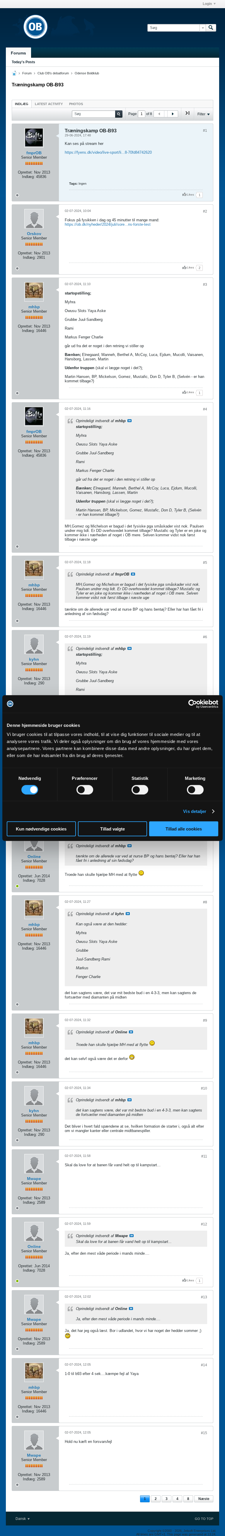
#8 (205, 902)
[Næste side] (172, 114)
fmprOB (34, 152)
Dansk (21, 1519)
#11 (204, 1156)
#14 (204, 1365)
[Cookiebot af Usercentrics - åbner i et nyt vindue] (192, 703)
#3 (205, 284)
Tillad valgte (112, 828)
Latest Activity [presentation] (49, 104)
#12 (204, 1224)
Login (207, 4)
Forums (18, 53)
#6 (205, 637)
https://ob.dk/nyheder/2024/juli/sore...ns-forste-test (108, 224)
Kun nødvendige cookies (41, 828)
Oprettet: (25, 172)
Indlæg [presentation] (21, 104)
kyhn (34, 659)
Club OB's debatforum (53, 73)
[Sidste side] (187, 115)
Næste (203, 1499)
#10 (204, 1088)
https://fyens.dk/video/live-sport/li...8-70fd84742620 (108, 152)
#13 (204, 1297)
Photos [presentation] (76, 104)
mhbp (34, 306)
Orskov (34, 233)
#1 (205, 131)
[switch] (84, 789)
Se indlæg (129, 420)
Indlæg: (28, 176)
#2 (205, 211)
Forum (27, 73)
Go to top (204, 1518)
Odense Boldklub (87, 73)
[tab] (22, 104)
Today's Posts (23, 62)
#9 (205, 1020)
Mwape (34, 1178)
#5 (205, 563)
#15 (204, 1433)
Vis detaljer (194, 811)
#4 (205, 409)
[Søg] (211, 28)
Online (34, 856)
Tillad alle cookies (184, 828)
